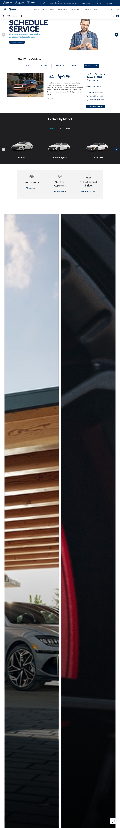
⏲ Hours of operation (93, 86)
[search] (118, 9)
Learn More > (51, 98)
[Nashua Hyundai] (11, 9)
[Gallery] (60, 34)
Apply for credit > (60, 191)
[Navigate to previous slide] (1, 34)
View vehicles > (31, 188)
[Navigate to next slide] (118, 34)
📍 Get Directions (92, 80)
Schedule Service (96, 106)
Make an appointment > (88, 191)
